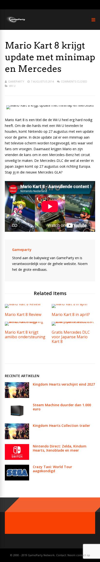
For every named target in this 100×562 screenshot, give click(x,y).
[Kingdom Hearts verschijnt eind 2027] (17, 396)
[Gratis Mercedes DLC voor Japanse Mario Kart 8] (73, 321)
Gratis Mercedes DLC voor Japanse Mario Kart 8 (71, 337)
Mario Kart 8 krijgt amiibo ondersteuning (25, 334)
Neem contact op (78, 555)
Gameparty (16, 81)
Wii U (12, 86)
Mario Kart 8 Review (23, 314)
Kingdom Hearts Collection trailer (61, 425)
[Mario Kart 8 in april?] (70, 304)
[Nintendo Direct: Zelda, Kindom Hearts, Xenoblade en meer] (17, 458)
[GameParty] (15, 22)
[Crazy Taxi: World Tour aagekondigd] (17, 479)
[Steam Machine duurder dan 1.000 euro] (17, 417)
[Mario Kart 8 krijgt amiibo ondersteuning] (26, 321)
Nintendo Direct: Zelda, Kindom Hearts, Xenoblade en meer (59, 448)
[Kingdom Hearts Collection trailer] (17, 438)
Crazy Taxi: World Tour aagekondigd (52, 468)
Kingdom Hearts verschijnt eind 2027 (64, 384)
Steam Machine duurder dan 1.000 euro (62, 407)
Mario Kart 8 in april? (71, 314)
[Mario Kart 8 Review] (23, 304)
